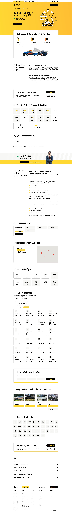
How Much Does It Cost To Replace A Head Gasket (25, 508)
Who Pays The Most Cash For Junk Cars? (22, 477)
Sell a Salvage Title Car (16, 507)
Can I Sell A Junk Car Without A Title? (21, 464)
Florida (40, 504)
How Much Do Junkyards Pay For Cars (25, 510)
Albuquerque (32, 501)
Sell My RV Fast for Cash (16, 502)
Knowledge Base (33, 1)
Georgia (40, 505)
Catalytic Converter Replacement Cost (24, 505)
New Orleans (32, 504)
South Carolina (41, 503)
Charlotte (32, 498)
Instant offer (53, 5)
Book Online (50, 92)
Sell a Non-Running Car (16, 503)
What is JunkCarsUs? (18, 461)
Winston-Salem (32, 505)
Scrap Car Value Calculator (19, 1)
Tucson (32, 502)
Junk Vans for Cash (16, 508)
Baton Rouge (32, 503)
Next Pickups (51, 409)
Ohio (39, 501)
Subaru (51, 497)
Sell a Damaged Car (16, 504)
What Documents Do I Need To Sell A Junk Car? (23, 474)
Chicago (32, 500)
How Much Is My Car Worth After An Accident (25, 506)
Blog (29, 1)
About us (26, 1)
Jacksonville (32, 499)
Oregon (40, 502)
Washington (40, 500)
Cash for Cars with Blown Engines (16, 506)
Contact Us (15, 499)
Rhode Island (40, 498)
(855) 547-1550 (55, 1)
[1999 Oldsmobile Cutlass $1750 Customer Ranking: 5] (19, 397)
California (40, 499)
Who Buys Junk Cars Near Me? (20, 467)
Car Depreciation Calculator (25, 497)
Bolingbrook (32, 497)
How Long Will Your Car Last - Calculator (25, 499)
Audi (50, 498)
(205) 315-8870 (19, 231)
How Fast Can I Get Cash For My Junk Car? (22, 470)
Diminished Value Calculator (25, 498)
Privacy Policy (15, 497)
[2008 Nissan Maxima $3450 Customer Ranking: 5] (30, 397)
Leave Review (25, 487)
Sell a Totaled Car (15, 510)
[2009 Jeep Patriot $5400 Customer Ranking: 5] (53, 397)
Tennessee (40, 497)
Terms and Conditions (16, 498)
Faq (37, 1)
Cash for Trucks (15, 509)
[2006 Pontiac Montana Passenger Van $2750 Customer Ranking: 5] (42, 397)
